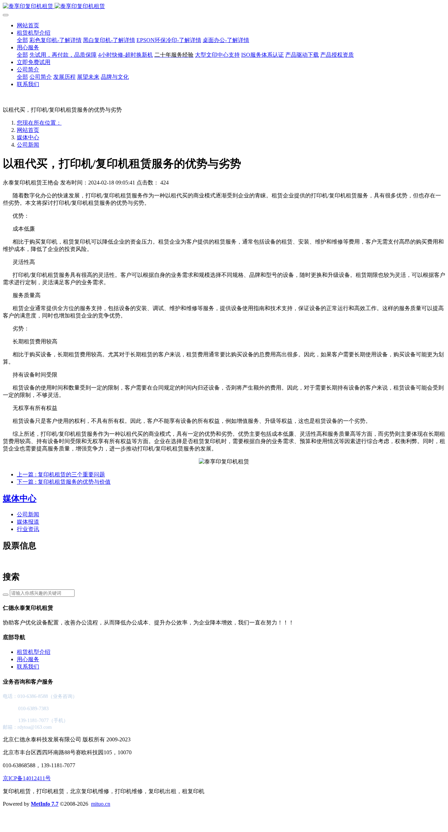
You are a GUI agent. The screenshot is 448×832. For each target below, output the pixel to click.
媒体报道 (28, 522)
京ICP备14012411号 (27, 778)
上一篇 (61, 474)
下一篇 (64, 482)
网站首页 (28, 25)
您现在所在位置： (39, 123)
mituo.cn (100, 804)
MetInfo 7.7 (44, 804)
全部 (22, 40)
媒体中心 (28, 137)
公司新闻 (28, 145)
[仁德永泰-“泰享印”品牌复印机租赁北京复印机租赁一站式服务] (224, 6)
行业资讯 (28, 529)
